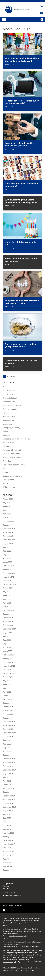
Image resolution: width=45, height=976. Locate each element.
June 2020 (7, 744)
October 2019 (8, 766)
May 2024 (6, 599)
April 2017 (7, 863)
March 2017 (7, 866)
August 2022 (8, 677)
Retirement (7, 469)
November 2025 (9, 532)
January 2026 (8, 525)
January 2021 (8, 718)
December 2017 (9, 840)
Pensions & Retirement (12, 450)
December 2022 (9, 662)
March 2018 (7, 829)
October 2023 (8, 625)
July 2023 (6, 636)
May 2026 (6, 510)
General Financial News (12, 405)
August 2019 (8, 774)
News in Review (9, 443)
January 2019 (8, 792)
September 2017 (9, 851)
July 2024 (6, 592)
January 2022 (8, 703)
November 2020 (9, 725)
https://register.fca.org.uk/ (17, 936)
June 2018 (7, 818)
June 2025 (7, 551)
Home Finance (8, 413)
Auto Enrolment (9, 391)
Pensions (6, 446)
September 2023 (9, 629)
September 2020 (9, 733)
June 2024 (7, 595)
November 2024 (9, 577)
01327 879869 (9, 893)
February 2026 (8, 521)
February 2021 (8, 714)
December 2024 (9, 573)
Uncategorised (8, 480)
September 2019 (9, 770)
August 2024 (8, 588)
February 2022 (8, 699)
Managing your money (11, 428)
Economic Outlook (10, 398)
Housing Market (9, 417)
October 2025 (8, 536)
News (11, 905)
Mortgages (7, 435)
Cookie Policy (18, 970)
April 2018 (7, 825)
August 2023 (8, 633)
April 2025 (7, 558)
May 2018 (6, 822)
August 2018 (8, 811)
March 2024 (7, 607)
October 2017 (8, 848)
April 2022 (7, 692)
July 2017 (6, 859)
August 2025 (8, 543)
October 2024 (8, 581)
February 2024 (8, 610)
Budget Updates (9, 394)
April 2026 (7, 514)
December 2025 (9, 529)
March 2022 (7, 696)
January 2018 (8, 837)
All (4, 387)
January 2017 (8, 870)
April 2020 (7, 751)
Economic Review (10, 402)
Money (5, 431)
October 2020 (8, 729)
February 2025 (8, 566)
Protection (7, 461)
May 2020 (6, 748)
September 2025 (9, 540)
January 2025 (8, 569)
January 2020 (8, 755)
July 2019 (6, 777)
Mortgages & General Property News (17, 439)
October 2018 (8, 803)
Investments (7, 424)
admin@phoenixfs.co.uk (13, 895)
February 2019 (8, 788)
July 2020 (6, 740)
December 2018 (9, 796)
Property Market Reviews (12, 457)
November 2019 (9, 762)
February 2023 (8, 655)
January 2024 (8, 614)
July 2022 (6, 681)
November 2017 (9, 844)
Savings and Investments (12, 476)
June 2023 (7, 640)
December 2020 (9, 722)
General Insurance (10, 409)
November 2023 (9, 621)
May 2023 (6, 644)
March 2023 (7, 651)
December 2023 (9, 618)
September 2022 (9, 673)
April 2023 (7, 647)
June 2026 (7, 506)
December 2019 (9, 759)
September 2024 (9, 584)
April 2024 (7, 603)
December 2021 (9, 707)
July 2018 (6, 814)
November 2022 (9, 666)
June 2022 (7, 684)
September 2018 (9, 807)
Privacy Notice (29, 970)
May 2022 (6, 688)
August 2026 (8, 499)
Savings (6, 472)
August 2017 (8, 855)
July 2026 (6, 503)
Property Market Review (12, 454)
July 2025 (6, 547)
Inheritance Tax (9, 420)
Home (5, 905)
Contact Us (18, 905)
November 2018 (9, 800)
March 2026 (7, 518)
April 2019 (7, 781)
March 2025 (7, 562)
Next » (12, 377)
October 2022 (8, 670)
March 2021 (7, 710)
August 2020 (8, 736)
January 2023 (8, 659)
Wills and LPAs (9, 487)
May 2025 (6, 555)
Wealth (5, 483)
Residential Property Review (14, 465)
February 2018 (8, 833)
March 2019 (7, 785)
